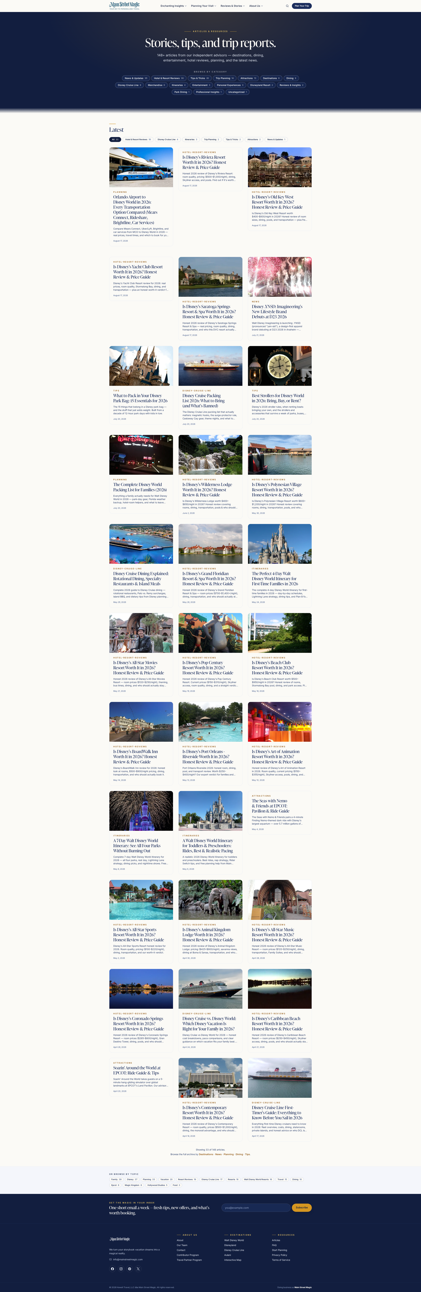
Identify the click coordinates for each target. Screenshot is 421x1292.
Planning (229, 1154)
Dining (291, 78)
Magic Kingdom (133, 1185)
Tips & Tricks (200, 78)
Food (176, 1185)
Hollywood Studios (157, 1185)
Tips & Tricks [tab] (233, 139)
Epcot (115, 1185)
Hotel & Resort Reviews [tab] (138, 139)
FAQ (274, 1245)
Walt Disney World (234, 1240)
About (180, 1240)
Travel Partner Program (189, 1259)
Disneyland (230, 1245)
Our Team (182, 1245)
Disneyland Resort (261, 85)
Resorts (233, 1179)
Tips (247, 1154)
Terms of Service (281, 1259)
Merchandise (156, 85)
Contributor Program (188, 1255)
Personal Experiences (230, 85)
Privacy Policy (279, 1255)
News (218, 1154)
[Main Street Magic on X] (138, 1269)
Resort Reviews (187, 1179)
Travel (282, 1179)
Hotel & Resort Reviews (169, 78)
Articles (276, 1240)
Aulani (227, 1255)
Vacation (167, 1179)
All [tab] (115, 139)
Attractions (248, 78)
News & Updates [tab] (276, 139)
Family (116, 1179)
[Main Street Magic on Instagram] (121, 1269)
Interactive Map (232, 1259)
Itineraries (179, 85)
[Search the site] (287, 6)
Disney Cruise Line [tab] (168, 139)
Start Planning (279, 1250)
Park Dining (181, 92)
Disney (132, 1179)
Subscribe (302, 1207)
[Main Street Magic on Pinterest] (129, 1269)
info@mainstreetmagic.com (128, 1259)
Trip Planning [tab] (211, 139)
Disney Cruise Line (129, 85)
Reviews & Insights (291, 85)
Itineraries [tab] (191, 139)
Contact (181, 1250)
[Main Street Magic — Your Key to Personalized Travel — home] (124, 6)
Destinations (271, 78)
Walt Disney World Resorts (258, 1179)
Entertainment (201, 85)
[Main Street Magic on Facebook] (112, 1269)
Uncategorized (237, 92)
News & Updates (136, 78)
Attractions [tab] (254, 139)
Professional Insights (209, 92)
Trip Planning (225, 78)
